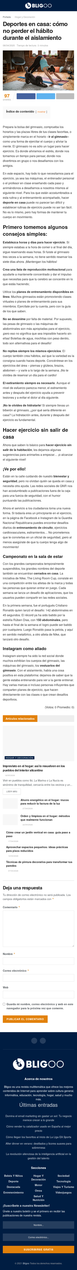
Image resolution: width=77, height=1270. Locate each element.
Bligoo (26, 1263)
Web (5, 987)
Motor (38, 1185)
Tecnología (63, 1181)
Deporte (13, 1181)
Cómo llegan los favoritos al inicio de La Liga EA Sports (38, 1137)
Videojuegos (64, 1192)
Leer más (11, 791)
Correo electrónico (16, 970)
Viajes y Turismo (63, 1187)
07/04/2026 (13, 870)
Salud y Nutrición (38, 1198)
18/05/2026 (9, 775)
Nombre (9, 954)
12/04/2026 (13, 856)
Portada (7, 16)
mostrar (41, 111)
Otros (38, 1190)
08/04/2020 (9, 45)
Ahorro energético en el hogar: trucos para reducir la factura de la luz (45, 801)
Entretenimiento (13, 1192)
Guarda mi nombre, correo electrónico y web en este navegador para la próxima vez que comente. (40, 1006)
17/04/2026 (13, 841)
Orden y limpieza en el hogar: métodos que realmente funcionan (45, 817)
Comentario (11, 907)
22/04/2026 (27, 824)
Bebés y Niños (13, 1176)
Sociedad (64, 1176)
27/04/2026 (27, 808)
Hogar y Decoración (25, 16)
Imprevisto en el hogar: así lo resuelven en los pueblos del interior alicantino (34, 768)
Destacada (13, 1187)
